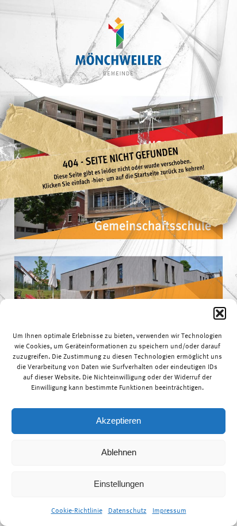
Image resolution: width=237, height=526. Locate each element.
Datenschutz (127, 510)
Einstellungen (119, 484)
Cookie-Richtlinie (76, 510)
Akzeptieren (118, 420)
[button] (219, 313)
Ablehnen (118, 452)
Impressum (169, 510)
